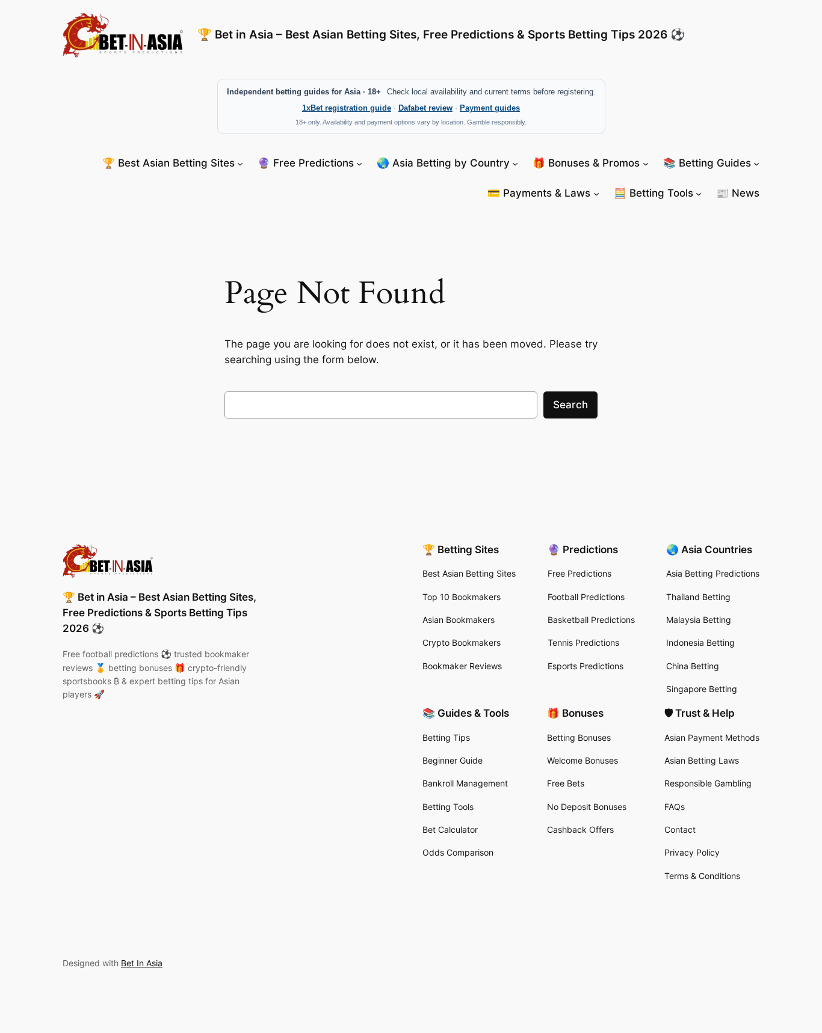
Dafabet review (425, 107)
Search (570, 405)
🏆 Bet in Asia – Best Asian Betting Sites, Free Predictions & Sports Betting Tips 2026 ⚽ (441, 34)
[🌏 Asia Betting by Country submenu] (515, 163)
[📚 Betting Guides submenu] (756, 163)
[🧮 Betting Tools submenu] (699, 193)
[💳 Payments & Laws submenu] (596, 193)
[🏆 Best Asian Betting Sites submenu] (240, 163)
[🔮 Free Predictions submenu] (359, 163)
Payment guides (490, 107)
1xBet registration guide (346, 107)
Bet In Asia (141, 963)
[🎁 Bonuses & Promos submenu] (646, 163)
